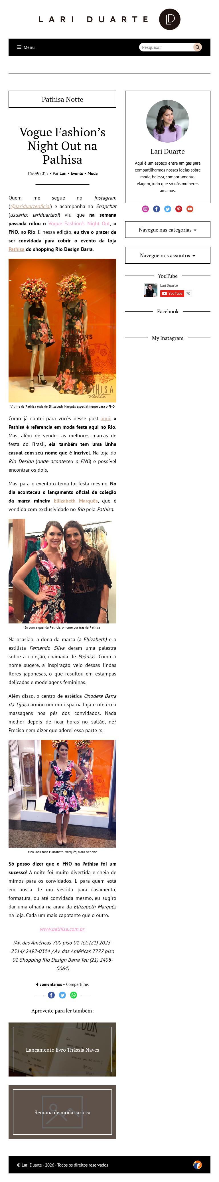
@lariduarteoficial (30, 206)
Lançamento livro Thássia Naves (62, 1049)
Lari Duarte (168, 151)
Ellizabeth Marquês (76, 500)
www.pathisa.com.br (62, 929)
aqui (105, 418)
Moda (93, 173)
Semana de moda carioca (62, 1112)
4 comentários (49, 984)
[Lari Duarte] (110, 19)
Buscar (197, 47)
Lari (63, 173)
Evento (77, 173)
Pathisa (17, 249)
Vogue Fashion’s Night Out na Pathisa (62, 145)
